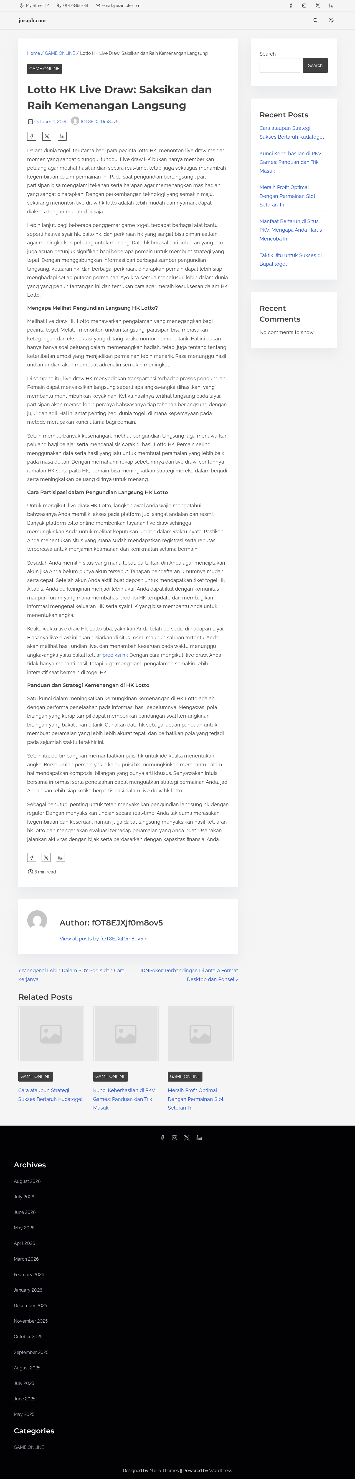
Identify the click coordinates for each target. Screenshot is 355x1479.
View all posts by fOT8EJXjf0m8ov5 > (103, 939)
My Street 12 (37, 5)
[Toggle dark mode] (330, 21)
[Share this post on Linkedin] (62, 136)
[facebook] (290, 5)
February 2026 (29, 1274)
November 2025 (31, 1321)
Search (268, 54)
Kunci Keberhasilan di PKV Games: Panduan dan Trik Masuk (124, 1099)
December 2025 (30, 1305)
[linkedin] (331, 5)
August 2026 (27, 1181)
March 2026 (26, 1259)
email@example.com (121, 5)
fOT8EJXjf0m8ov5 (99, 121)
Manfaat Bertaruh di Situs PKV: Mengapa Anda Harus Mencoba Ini (291, 230)
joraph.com (32, 20)
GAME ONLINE (60, 53)
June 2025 (25, 1399)
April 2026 (24, 1243)
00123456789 (75, 5)
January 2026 (28, 1290)
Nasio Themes (164, 1470)
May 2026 (24, 1227)
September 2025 (31, 1352)
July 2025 (24, 1383)
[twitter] (317, 5)
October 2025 (28, 1336)
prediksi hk (115, 655)
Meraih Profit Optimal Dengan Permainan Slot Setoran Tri (196, 1099)
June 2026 (25, 1212)
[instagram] (304, 5)
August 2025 (27, 1368)
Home (33, 53)
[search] (315, 21)
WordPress (220, 1470)
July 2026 (24, 1196)
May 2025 (24, 1414)
